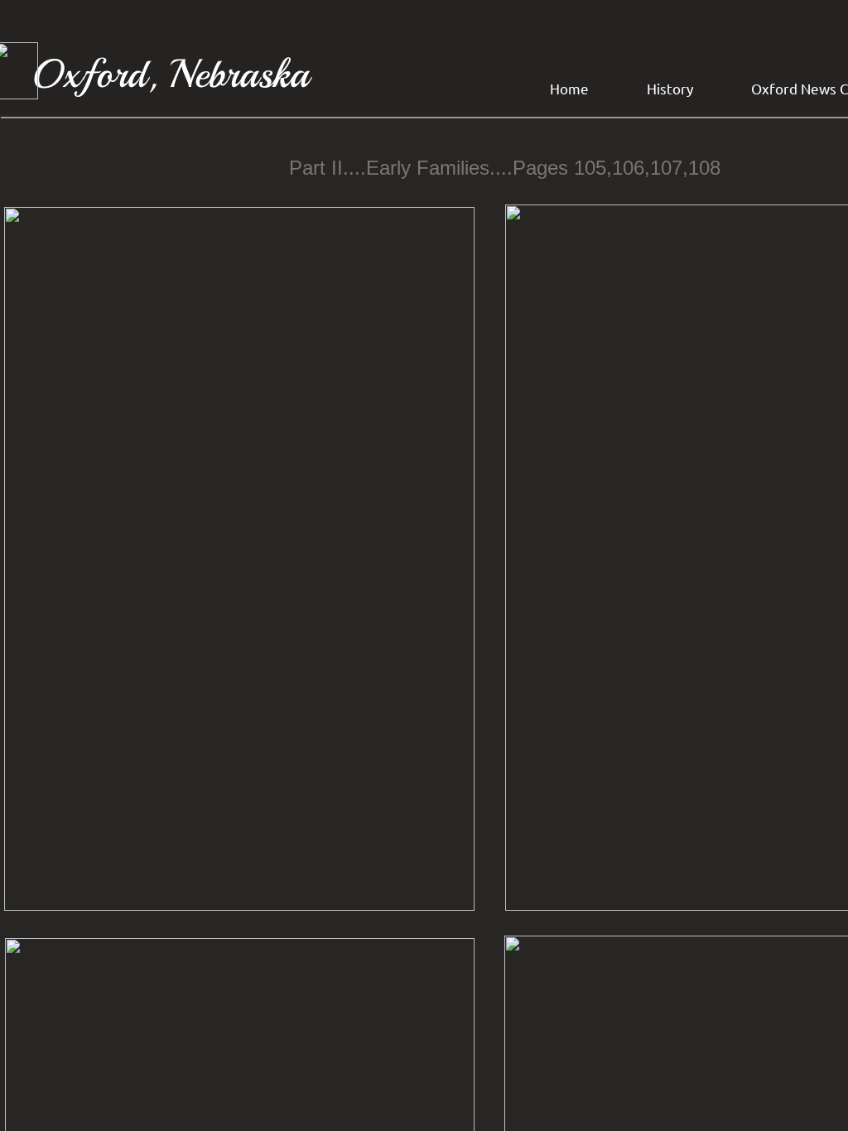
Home (569, 88)
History (670, 88)
